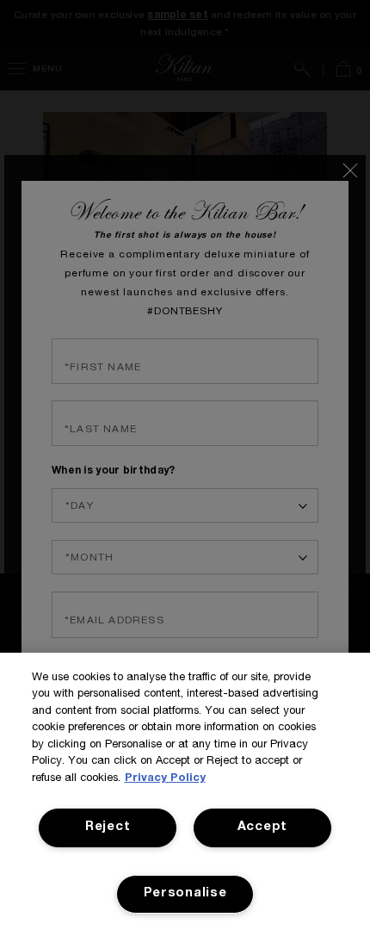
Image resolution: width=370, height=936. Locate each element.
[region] (185, 794)
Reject (107, 827)
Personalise (185, 894)
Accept (262, 827)
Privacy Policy (165, 778)
